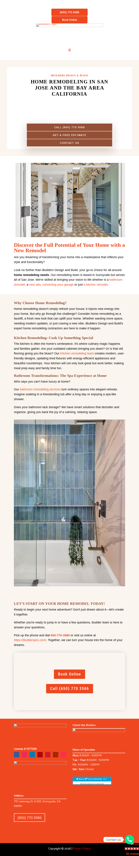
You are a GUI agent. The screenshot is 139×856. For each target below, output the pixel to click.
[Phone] (129, 839)
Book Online (69, 19)
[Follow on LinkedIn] (32, 754)
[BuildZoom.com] (92, 781)
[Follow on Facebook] (16, 754)
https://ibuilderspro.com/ (30, 640)
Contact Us (69, 142)
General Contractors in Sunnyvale (92, 784)
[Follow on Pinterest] (48, 754)
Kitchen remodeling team (77, 353)
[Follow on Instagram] (24, 754)
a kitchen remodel (96, 284)
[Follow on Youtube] (55, 754)
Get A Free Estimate (69, 135)
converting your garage (58, 284)
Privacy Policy (82, 848)
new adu (35, 284)
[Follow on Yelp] (40, 754)
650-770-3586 (60, 635)
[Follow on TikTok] (63, 754)
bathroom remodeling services (40, 389)
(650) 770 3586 (69, 12)
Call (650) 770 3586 (69, 127)
